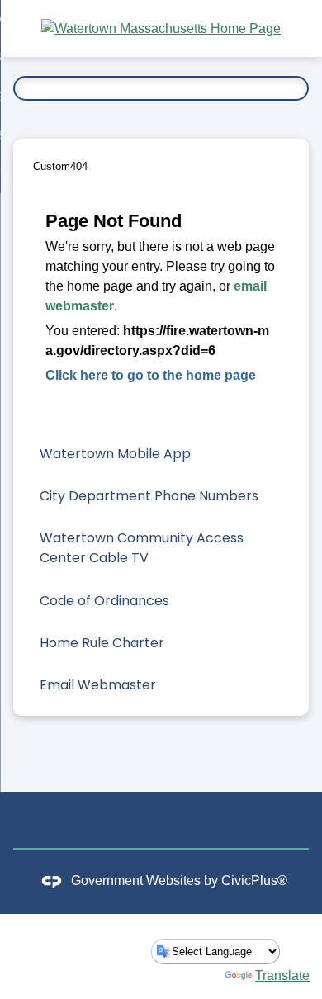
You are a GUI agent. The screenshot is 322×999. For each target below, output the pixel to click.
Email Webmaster (98, 684)
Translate (282, 975)
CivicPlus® (254, 881)
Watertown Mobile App (115, 453)
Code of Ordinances (104, 600)
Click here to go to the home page (150, 375)
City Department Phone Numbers (149, 495)
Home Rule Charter (102, 642)
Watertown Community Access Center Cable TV (142, 547)
